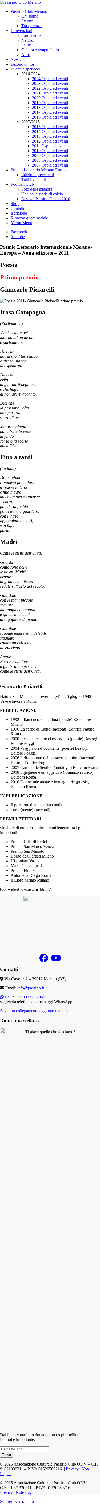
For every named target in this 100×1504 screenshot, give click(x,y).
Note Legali (26, 1492)
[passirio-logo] (20, 2)
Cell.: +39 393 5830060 (24, 997)
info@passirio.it (30, 988)
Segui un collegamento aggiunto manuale (34, 1011)
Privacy (72, 1469)
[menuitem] (55, 18)
